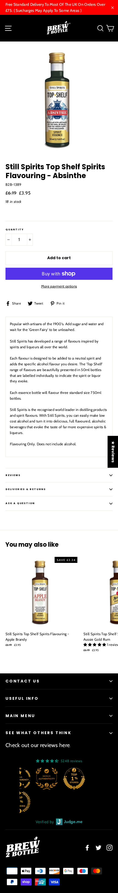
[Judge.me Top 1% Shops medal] (74, 779)
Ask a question (20, 503)
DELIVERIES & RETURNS (25, 489)
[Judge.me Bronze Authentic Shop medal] (47, 779)
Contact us (22, 681)
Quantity (14, 229)
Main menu (20, 715)
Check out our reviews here (37, 745)
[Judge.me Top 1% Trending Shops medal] (19, 802)
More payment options (59, 286)
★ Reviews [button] (113, 451)
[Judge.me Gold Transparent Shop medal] (19, 779)
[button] (95, 644)
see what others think (38, 733)
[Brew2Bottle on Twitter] (98, 847)
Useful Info (22, 698)
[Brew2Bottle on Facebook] (87, 847)
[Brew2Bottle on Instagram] (109, 847)
